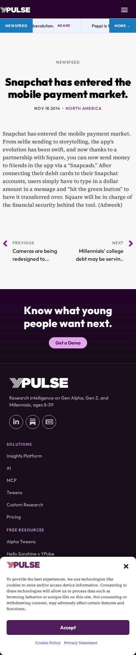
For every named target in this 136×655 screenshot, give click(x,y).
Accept (68, 627)
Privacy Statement (80, 642)
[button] (126, 565)
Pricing (14, 517)
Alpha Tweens (21, 542)
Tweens (14, 492)
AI (9, 468)
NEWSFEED (68, 62)
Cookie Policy (48, 642)
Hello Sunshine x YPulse (30, 554)
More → (123, 25)
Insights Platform (24, 456)
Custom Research (25, 505)
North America (83, 108)
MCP (12, 480)
